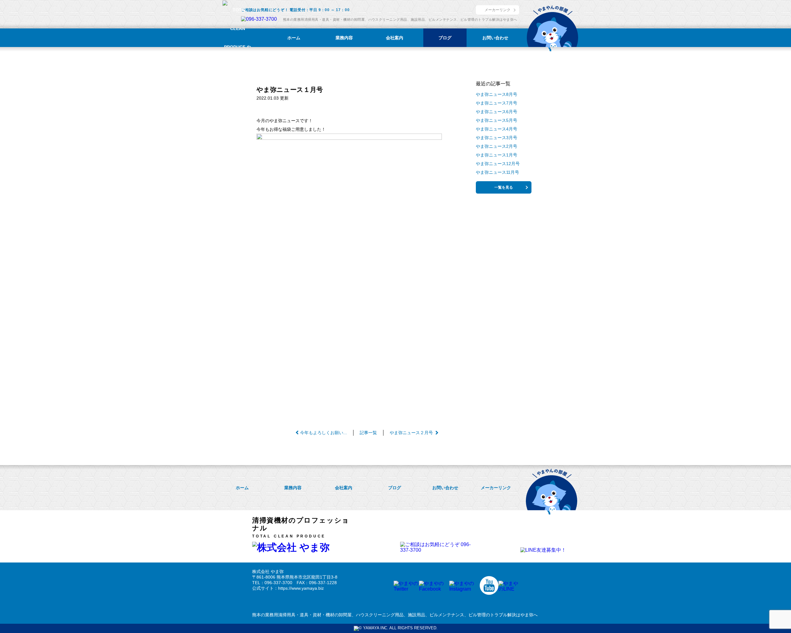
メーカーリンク (497, 10)
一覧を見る (503, 187)
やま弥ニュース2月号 (496, 146)
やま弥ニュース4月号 (496, 128)
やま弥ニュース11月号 (497, 172)
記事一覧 (368, 432)
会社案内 (394, 37)
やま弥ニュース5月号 (496, 120)
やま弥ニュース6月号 (496, 111)
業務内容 (344, 37)
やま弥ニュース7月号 (496, 103)
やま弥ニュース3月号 (496, 137)
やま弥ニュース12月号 (498, 163)
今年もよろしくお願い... (323, 432)
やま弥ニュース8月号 (496, 94)
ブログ (444, 37)
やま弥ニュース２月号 (411, 432)
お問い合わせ (495, 37)
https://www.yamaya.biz (301, 588)
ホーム (293, 37)
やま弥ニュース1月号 (496, 154)
